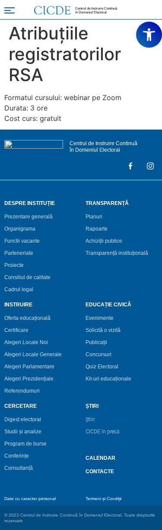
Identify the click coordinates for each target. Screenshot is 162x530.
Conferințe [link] (16, 456)
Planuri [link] (94, 217)
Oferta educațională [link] (27, 318)
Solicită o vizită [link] (103, 330)
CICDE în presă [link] (102, 432)
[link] (149, 35)
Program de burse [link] (25, 444)
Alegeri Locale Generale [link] (33, 354)
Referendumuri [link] (22, 391)
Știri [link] (90, 419)
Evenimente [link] (100, 318)
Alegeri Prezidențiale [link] (29, 379)
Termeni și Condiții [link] (103, 498)
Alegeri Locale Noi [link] (26, 342)
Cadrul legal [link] (18, 289)
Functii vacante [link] (22, 241)
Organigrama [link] (19, 229)
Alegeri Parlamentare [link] (29, 367)
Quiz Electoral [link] (102, 367)
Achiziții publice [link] (104, 241)
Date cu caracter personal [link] (30, 498)
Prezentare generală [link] (28, 217)
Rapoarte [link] (97, 229)
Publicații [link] (96, 342)
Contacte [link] (100, 471)
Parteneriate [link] (18, 253)
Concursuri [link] (98, 354)
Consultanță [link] (18, 468)
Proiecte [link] (14, 265)
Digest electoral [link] (22, 419)
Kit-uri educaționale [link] (108, 379)
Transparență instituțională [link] (117, 253)
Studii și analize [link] (22, 432)
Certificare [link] (16, 330)
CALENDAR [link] (100, 458)
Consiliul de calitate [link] (27, 277)
